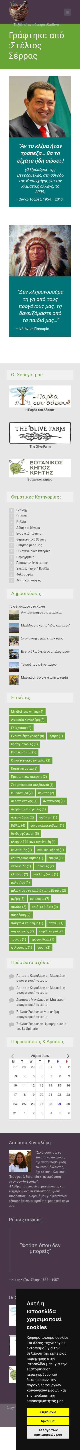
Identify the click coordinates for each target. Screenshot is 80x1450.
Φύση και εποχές (28, 580)
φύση (44, 947)
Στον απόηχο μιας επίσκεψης (42, 638)
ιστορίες (45, 866)
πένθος (18, 907)
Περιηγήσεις (25, 557)
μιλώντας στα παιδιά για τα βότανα (38, 890)
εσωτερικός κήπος (27, 858)
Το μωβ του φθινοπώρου (39, 664)
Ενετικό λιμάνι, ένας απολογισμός (45, 651)
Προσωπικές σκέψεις (29, 776)
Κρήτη (56, 736)
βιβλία (18, 825)
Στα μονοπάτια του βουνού (32, 785)
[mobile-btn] (67, 12)
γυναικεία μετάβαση (47, 825)
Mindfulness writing (27, 711)
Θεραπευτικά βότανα (31, 539)
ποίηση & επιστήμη (27, 923)
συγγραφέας (22, 931)
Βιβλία (21, 522)
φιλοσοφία (21, 947)
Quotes (21, 516)
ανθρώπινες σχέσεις (28, 809)
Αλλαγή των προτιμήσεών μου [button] (48, 1432)
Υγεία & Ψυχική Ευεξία (32, 568)
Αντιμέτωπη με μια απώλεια (42, 612)
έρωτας (46, 793)
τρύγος (18, 939)
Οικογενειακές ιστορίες (30, 760)
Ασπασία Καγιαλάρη (27, 719)
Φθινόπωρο (22, 793)
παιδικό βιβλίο (45, 907)
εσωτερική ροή (50, 850)
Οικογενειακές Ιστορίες (33, 551)
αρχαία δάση (22, 817)
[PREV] (13, 1055)
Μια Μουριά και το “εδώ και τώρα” (45, 625)
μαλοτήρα (20, 882)
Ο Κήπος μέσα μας (29, 545)
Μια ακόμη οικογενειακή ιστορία (44, 677)
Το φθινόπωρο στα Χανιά (27, 606)
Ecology (21, 510)
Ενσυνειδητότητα (28, 533)
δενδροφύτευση (25, 833)
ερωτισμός (21, 850)
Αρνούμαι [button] (48, 1421)
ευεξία (56, 858)
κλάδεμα (19, 874)
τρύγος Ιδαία (43, 939)
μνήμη (17, 898)
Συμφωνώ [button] (48, 1412)
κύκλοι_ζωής (46, 874)
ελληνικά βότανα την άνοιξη (33, 842)
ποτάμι (56, 923)
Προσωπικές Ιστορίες (32, 562)
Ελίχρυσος (21, 728)
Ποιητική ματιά (24, 768)
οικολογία (39, 898)
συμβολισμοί (51, 931)
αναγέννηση (54, 801)
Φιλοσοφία (24, 574)
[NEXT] (67, 1055)
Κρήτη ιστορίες (24, 744)
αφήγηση (48, 817)
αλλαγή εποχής (24, 801)
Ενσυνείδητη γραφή (27, 736)
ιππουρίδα (21, 866)
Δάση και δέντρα (28, 528)
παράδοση (20, 915)
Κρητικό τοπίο (23, 752)
